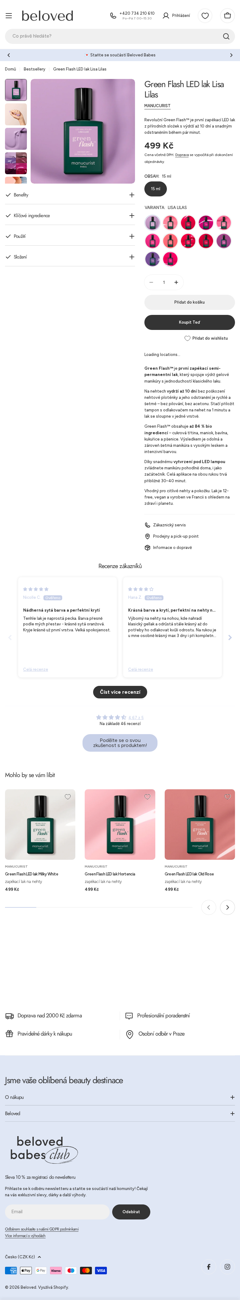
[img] (35, 589)
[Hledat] (226, 36)
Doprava (182, 155)
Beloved (28, 1287)
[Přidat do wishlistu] (67, 796)
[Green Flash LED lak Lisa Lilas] (152, 223)
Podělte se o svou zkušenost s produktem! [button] (120, 742)
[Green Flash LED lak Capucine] (170, 241)
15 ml (155, 188)
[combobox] (120, 36)
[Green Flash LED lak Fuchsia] (206, 241)
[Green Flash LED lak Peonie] (188, 223)
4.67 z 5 (136, 717)
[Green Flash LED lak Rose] (224, 223)
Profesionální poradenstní (163, 1015)
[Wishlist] (205, 15)
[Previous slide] (10, 637)
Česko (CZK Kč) (20, 1257)
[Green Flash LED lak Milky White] (40, 824)
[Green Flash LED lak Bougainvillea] (188, 241)
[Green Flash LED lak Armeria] (206, 223)
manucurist (157, 105)
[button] (8, 55)
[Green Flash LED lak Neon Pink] (170, 259)
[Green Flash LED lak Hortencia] (120, 824)
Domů (10, 69)
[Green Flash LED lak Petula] (152, 241)
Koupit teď (189, 322)
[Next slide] (230, 637)
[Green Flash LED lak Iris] (152, 259)
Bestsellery (34, 69)
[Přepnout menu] (8, 15)
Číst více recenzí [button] (120, 692)
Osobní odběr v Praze (161, 1034)
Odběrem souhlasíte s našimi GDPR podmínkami (41, 1229)
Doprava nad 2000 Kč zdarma (50, 1015)
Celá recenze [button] (35, 669)
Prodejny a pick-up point (176, 536)
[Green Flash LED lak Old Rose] (200, 824)
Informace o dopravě (172, 547)
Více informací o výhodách (25, 1236)
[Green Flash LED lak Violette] (224, 241)
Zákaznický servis (169, 525)
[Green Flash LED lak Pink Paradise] (170, 223)
